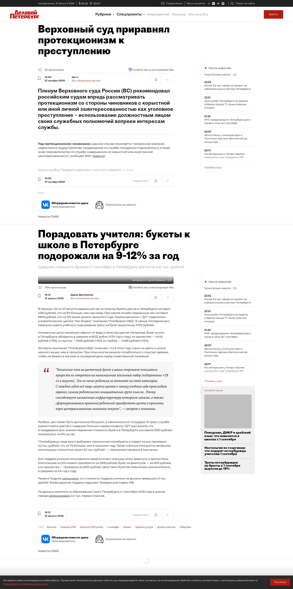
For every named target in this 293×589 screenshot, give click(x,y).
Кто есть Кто (198, 14)
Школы (127, 527)
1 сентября (113, 527)
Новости (99, 156)
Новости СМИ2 (48, 216)
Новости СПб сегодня (91, 527)
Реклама (179, 14)
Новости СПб (68, 527)
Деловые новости (166, 527)
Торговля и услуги (144, 527)
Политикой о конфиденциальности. (25, 583)
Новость (51, 527)
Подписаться (174, 3)
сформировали (59, 495)
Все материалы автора (86, 80)
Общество (185, 527)
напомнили (70, 478)
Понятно (280, 582)
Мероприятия (158, 14)
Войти (273, 14)
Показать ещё (213, 167)
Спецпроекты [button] (130, 14)
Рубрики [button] (103, 14)
